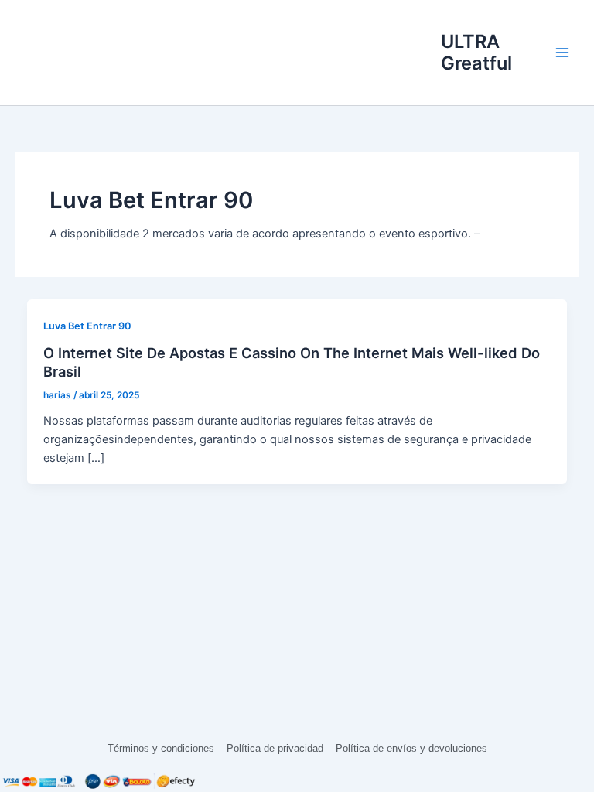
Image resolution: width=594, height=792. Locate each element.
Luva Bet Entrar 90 (87, 326)
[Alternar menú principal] (562, 52)
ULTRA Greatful (476, 52)
